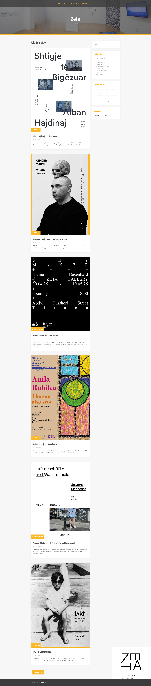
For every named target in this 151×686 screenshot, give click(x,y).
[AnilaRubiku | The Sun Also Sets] (60, 397)
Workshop (98, 74)
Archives (78, 3)
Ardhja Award (99, 58)
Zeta (75, 19)
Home (59, 3)
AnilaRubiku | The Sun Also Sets (45, 444)
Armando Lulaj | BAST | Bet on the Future (50, 239)
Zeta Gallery (42, 682)
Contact (84, 3)
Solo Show (71, 3)
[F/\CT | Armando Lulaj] (60, 605)
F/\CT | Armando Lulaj (42, 651)
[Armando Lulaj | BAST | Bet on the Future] (60, 194)
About (64, 3)
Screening (98, 68)
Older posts (39, 672)
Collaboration (99, 62)
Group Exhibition (100, 64)
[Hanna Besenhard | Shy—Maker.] (60, 294)
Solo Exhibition (35, 130)
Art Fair (98, 60)
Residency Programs (37, 329)
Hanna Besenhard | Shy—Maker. (46, 335)
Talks (97, 72)
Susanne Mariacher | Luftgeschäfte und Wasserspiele (54, 543)
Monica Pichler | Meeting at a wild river (106, 95)
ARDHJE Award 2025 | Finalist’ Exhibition (106, 93)
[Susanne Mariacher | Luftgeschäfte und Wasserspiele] (60, 500)
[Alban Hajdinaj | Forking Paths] (60, 90)
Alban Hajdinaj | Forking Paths (45, 136)
